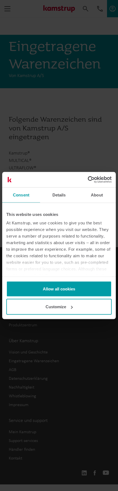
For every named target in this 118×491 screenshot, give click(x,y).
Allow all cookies (59, 288)
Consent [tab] (21, 194)
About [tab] (97, 194)
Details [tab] (59, 194)
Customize (56, 306)
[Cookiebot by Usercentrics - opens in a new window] (88, 179)
